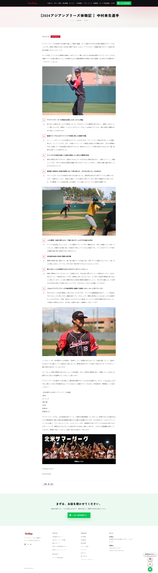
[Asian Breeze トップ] (32, 3)
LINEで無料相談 (125, 3)
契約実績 (65, 3)
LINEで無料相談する (80, 515)
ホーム (72, 20)
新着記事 (79, 20)
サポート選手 (57, 3)
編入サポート (56, 543)
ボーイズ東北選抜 (105, 3)
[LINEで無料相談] (150, 569)
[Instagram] (25, 544)
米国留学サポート (57, 537)
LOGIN (113, 3)
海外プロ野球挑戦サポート (60, 546)
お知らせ (50, 3)
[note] (31, 544)
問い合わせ (84, 556)
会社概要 (79, 3)
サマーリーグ (88, 3)
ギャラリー (72, 3)
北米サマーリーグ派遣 (58, 540)
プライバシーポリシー (87, 559)
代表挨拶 (83, 540)
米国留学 (95, 3)
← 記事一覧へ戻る (47, 484)
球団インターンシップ (58, 550)
